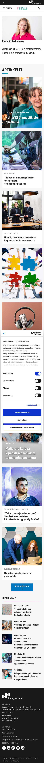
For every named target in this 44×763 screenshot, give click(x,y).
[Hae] (39, 8)
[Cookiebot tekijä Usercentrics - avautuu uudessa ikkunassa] (31, 333)
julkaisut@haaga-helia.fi (10, 718)
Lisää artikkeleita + (22, 587)
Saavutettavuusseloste (9, 736)
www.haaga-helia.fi (8, 721)
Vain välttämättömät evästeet (22, 428)
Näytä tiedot (32, 405)
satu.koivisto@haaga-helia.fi (31, 710)
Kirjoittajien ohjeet (8, 733)
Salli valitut (22, 420)
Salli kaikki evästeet (22, 412)
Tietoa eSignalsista (8, 729)
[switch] (38, 381)
